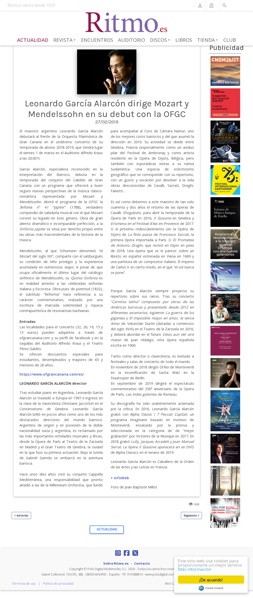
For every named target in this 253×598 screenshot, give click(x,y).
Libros (183, 40)
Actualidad (32, 40)
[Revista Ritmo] (126, 22)
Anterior (22, 515)
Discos (161, 40)
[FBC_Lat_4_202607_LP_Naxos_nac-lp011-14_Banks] (225, 276)
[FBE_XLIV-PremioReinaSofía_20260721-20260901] (225, 244)
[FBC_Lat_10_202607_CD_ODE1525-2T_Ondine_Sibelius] (225, 308)
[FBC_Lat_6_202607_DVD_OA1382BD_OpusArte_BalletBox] (225, 410)
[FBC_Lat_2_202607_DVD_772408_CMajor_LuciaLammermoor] (225, 141)
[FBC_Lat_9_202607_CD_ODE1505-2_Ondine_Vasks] (225, 480)
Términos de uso (24, 583)
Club (229, 40)
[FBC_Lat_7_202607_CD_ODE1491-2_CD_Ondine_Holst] (225, 448)
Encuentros (97, 40)
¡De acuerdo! (211, 579)
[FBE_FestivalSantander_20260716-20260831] (225, 179)
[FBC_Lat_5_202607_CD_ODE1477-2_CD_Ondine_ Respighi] (225, 372)
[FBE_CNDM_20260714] (225, 70)
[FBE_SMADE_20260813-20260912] (225, 212)
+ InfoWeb (120, 478)
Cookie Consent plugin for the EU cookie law (211, 588)
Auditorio (131, 40)
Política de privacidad (58, 583)
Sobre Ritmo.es (115, 563)
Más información (194, 569)
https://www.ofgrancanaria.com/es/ (52, 374)
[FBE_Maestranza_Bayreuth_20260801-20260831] (225, 102)
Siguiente (190, 515)
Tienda (208, 40)
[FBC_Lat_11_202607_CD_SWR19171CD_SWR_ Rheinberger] (225, 340)
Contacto (142, 563)
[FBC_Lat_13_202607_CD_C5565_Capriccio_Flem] (225, 512)
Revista (65, 40)
